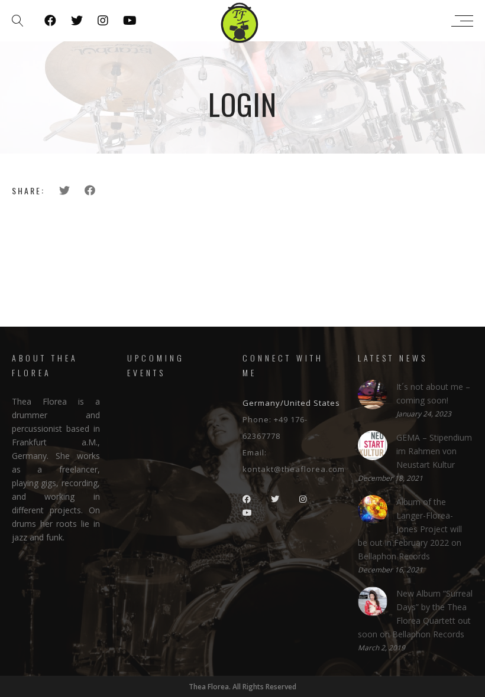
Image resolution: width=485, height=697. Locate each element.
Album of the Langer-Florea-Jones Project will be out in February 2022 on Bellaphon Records (410, 529)
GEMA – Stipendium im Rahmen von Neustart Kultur (434, 451)
